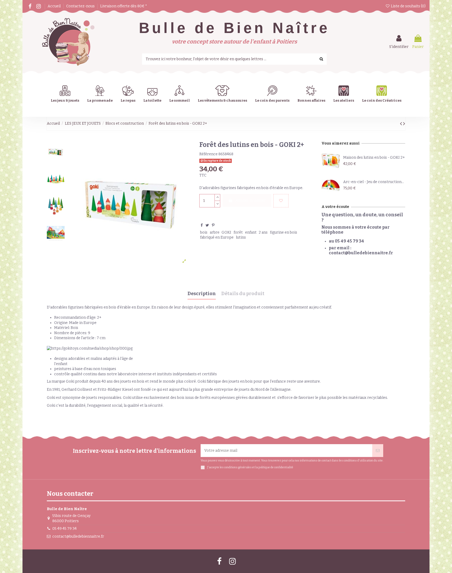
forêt (238, 232)
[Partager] (202, 225)
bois (203, 232)
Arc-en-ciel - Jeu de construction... (373, 182)
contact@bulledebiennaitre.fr (78, 536)
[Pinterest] (213, 225)
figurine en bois (283, 232)
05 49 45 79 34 (64, 528)
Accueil (54, 6)
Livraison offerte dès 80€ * (123, 6)
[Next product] (404, 123)
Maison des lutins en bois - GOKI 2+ (374, 157)
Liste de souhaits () (408, 6)
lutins (241, 237)
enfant (251, 232)
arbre (214, 232)
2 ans (263, 232)
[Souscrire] (377, 450)
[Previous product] (401, 123)
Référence (208, 154)
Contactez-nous (80, 6)
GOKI (226, 232)
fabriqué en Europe (217, 237)
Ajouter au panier (250, 200)
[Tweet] (207, 225)
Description (202, 293)
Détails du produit (242, 293)
